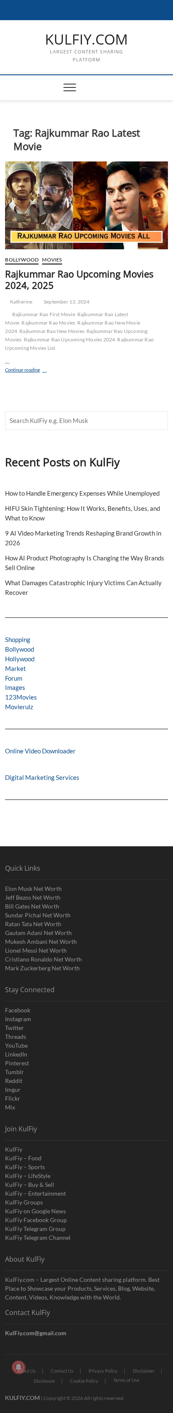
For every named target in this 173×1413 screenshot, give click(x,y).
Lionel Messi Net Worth (36, 950)
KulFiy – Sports (25, 1166)
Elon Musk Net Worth (33, 888)
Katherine (20, 301)
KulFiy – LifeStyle (27, 1175)
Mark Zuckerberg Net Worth (42, 968)
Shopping (17, 639)
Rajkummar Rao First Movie (43, 314)
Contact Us (62, 1370)
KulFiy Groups (24, 1202)
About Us (26, 1370)
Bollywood (22, 259)
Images (15, 687)
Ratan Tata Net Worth (33, 923)
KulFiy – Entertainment (35, 1193)
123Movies (21, 697)
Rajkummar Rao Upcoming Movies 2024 (69, 339)
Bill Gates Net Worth (32, 906)
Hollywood (19, 659)
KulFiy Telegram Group (35, 1228)
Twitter (14, 1027)
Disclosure (44, 1381)
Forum (13, 678)
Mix (10, 1107)
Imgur (13, 1089)
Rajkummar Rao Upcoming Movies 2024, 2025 (79, 279)
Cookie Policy (84, 1381)
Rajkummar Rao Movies (48, 323)
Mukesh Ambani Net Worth (41, 941)
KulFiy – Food (23, 1158)
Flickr (12, 1098)
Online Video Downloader (40, 751)
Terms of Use (126, 1380)
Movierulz (19, 706)
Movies (52, 259)
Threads (15, 1036)
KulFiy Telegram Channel (38, 1237)
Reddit (13, 1080)
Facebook (17, 1010)
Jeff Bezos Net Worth (32, 897)
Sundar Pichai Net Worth (38, 915)
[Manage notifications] (18, 1367)
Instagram (18, 1018)
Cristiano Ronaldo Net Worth (43, 959)
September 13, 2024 (66, 301)
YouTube (16, 1045)
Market (15, 668)
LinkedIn (16, 1054)
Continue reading (34, 370)
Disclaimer (144, 1370)
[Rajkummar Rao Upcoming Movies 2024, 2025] (86, 205)
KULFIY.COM (86, 39)
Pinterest (17, 1063)
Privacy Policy (103, 1370)
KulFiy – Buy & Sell (29, 1184)
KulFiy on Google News (35, 1211)
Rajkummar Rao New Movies (51, 331)
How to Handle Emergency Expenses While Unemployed (82, 493)
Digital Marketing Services (42, 777)
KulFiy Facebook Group (36, 1219)
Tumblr (14, 1071)
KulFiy (13, 1149)
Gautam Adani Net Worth (38, 932)
